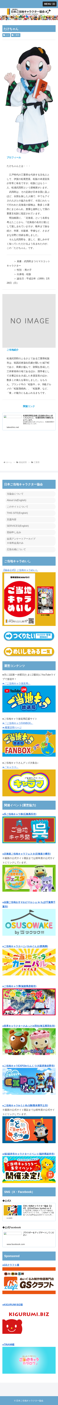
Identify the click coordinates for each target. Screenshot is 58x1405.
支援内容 (11, 519)
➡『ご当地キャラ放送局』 (16, 683)
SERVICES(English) (18, 526)
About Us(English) (16, 500)
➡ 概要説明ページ (12, 727)
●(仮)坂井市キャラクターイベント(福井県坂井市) (28, 1154)
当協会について (15, 494)
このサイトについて (17, 506)
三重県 (16, 35)
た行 (7, 35)
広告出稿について (16, 549)
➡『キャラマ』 (10, 767)
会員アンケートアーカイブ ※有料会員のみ (21, 540)
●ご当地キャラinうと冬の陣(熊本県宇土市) (25, 1105)
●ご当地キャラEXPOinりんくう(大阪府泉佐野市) (28, 1065)
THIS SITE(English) (17, 513)
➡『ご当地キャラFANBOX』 (17, 723)
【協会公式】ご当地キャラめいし (20, 570)
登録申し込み (14, 532)
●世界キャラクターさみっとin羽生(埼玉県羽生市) (28, 1026)
